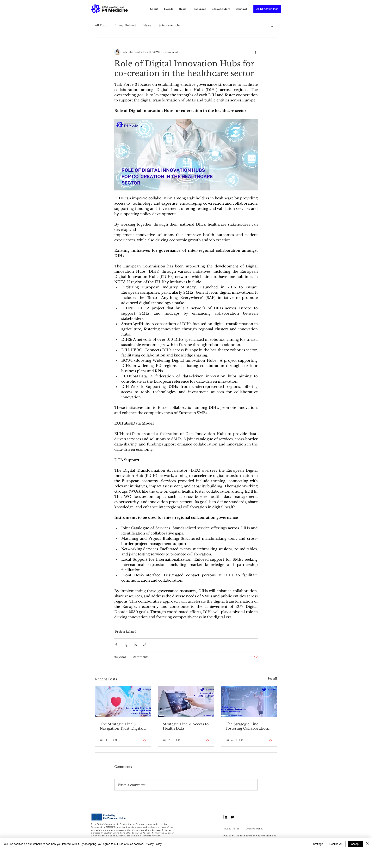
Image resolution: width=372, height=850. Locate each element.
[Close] (367, 844)
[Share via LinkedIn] (135, 645)
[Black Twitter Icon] (232, 817)
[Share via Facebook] (116, 645)
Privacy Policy (153, 844)
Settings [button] (318, 844)
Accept (355, 844)
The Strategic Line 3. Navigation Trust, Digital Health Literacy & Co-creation (121, 726)
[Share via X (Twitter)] (125, 645)
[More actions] (255, 52)
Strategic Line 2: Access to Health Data (186, 726)
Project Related (125, 25)
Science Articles (170, 25)
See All (272, 678)
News (147, 25)
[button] (200, 9)
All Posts (101, 25)
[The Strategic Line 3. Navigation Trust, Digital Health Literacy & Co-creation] (123, 701)
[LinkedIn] (225, 817)
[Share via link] (144, 645)
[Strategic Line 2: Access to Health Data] (186, 701)
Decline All (335, 844)
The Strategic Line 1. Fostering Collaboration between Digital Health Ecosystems (247, 726)
